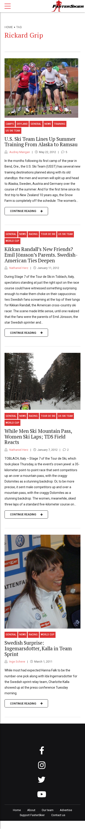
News (47, 124)
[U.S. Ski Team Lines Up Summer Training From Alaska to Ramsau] (42, 88)
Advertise (66, 810)
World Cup (12, 241)
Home (9, 27)
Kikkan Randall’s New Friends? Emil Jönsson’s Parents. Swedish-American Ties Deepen (41, 255)
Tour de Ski (48, 234)
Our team (47, 810)
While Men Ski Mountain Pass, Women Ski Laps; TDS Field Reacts (38, 437)
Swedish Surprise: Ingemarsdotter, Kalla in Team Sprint (38, 648)
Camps (10, 124)
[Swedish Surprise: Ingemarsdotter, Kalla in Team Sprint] (42, 582)
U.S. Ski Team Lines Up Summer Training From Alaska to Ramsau (41, 142)
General (36, 124)
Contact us (58, 815)
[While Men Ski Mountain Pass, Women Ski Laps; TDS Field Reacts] (42, 381)
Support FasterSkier (32, 815)
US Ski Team (13, 130)
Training (59, 124)
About (31, 810)
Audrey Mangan (19, 152)
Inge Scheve (17, 661)
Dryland (22, 124)
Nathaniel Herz (18, 268)
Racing (33, 234)
